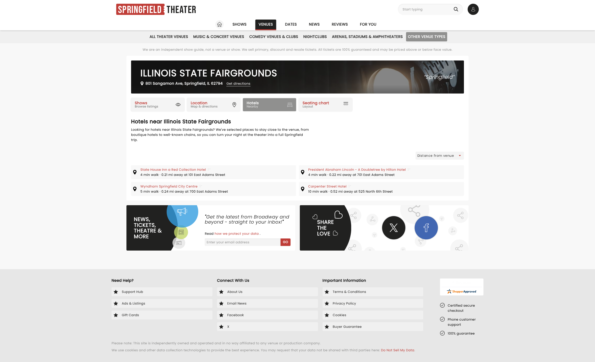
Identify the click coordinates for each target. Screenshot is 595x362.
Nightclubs (315, 36)
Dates (291, 24)
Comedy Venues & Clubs (273, 36)
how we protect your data (237, 233)
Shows (239, 24)
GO (285, 242)
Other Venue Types (426, 36)
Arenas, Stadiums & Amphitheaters (367, 36)
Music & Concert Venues (218, 36)
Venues (266, 24)
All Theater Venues (169, 36)
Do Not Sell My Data (397, 350)
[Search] (457, 9)
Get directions (238, 83)
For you (368, 24)
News (314, 24)
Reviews (340, 24)
